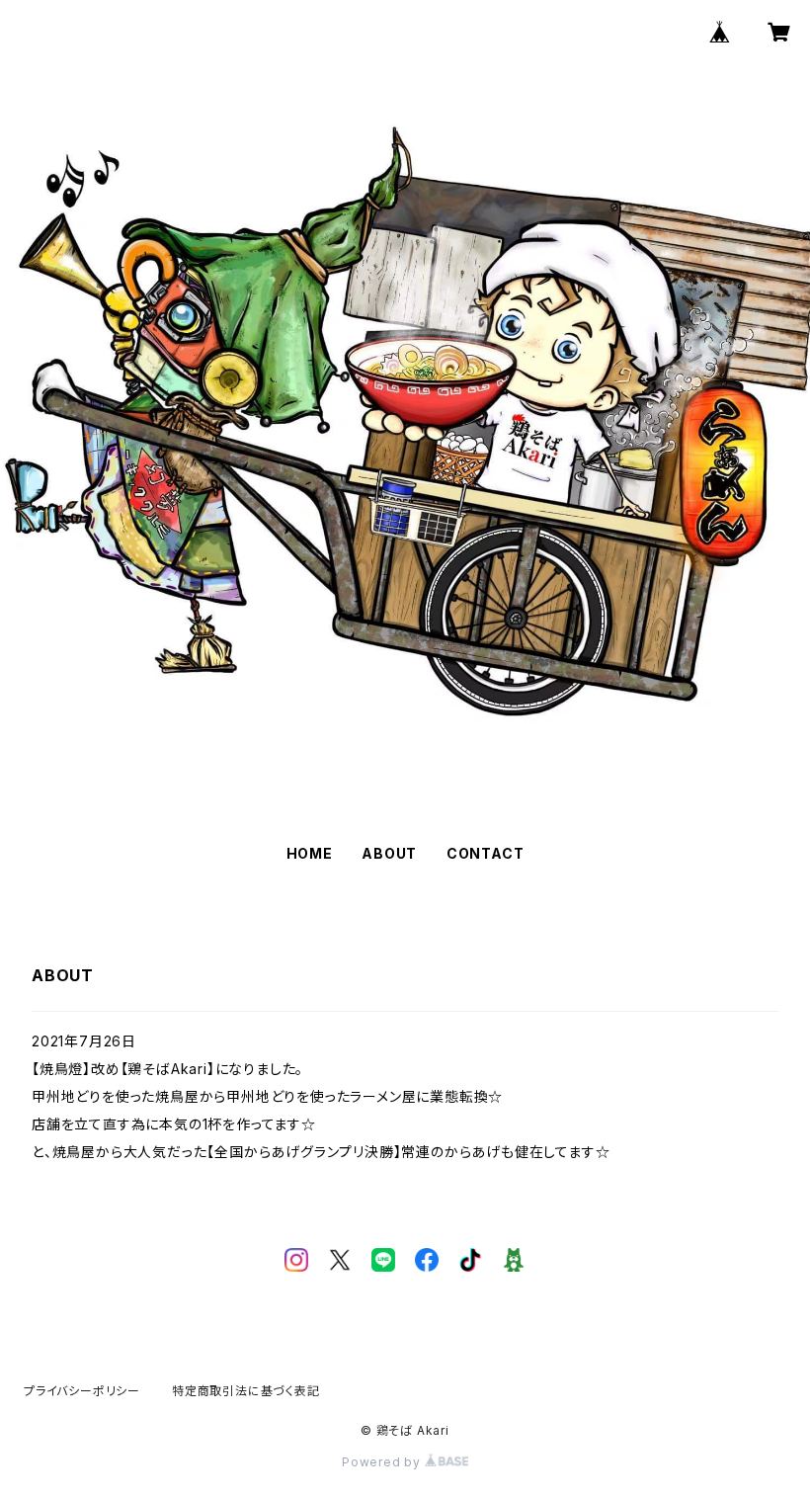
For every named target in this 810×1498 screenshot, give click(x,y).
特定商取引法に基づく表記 (246, 1390)
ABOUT (389, 853)
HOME (309, 853)
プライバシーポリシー (82, 1390)
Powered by (383, 1462)
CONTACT (485, 853)
